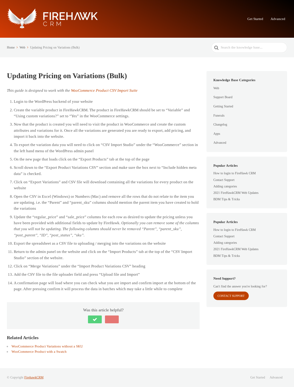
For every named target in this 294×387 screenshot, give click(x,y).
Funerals (218, 115)
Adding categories (225, 186)
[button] (95, 319)
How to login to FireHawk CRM (234, 173)
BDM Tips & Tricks (226, 199)
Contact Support (224, 180)
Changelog (220, 124)
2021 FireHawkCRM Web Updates (235, 193)
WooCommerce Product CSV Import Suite (104, 90)
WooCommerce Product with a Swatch (39, 351)
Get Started (255, 19)
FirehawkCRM (33, 377)
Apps (216, 133)
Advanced (278, 19)
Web (216, 88)
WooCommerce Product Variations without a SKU (47, 346)
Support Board (222, 97)
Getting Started (223, 106)
